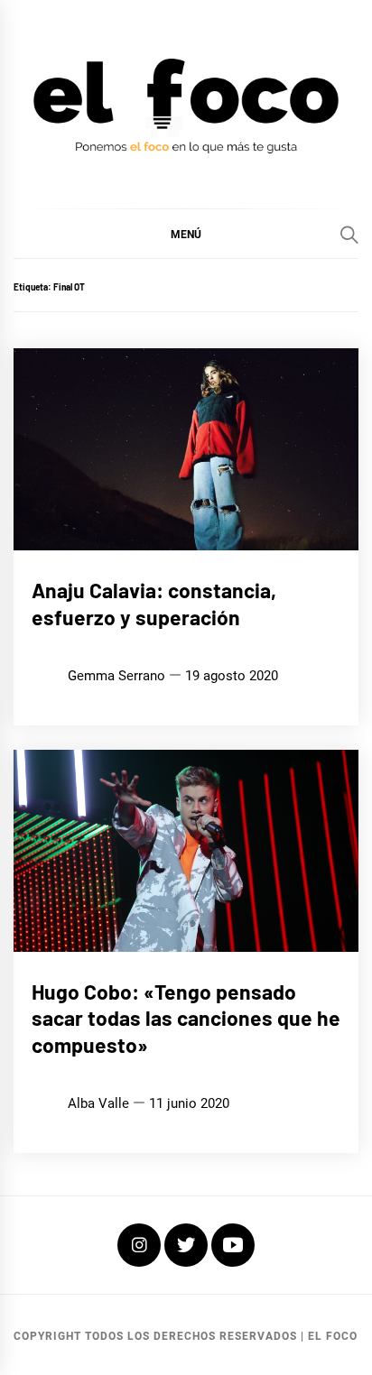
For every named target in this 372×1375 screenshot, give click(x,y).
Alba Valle (98, 1103)
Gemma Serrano (116, 676)
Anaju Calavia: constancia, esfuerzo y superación (154, 603)
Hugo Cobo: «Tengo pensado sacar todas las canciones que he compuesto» (186, 1018)
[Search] (349, 234)
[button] (186, 234)
